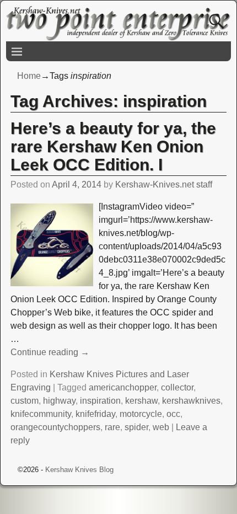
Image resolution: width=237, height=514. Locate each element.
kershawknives (191, 400)
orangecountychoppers (55, 427)
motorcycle (141, 414)
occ (173, 414)
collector (177, 387)
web (161, 427)
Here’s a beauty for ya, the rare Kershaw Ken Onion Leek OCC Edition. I (113, 146)
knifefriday (95, 414)
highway (59, 400)
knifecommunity (40, 414)
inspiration (100, 400)
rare (112, 427)
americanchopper (123, 387)
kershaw (141, 400)
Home (29, 76)
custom (24, 400)
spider (136, 427)
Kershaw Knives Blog (79, 469)
